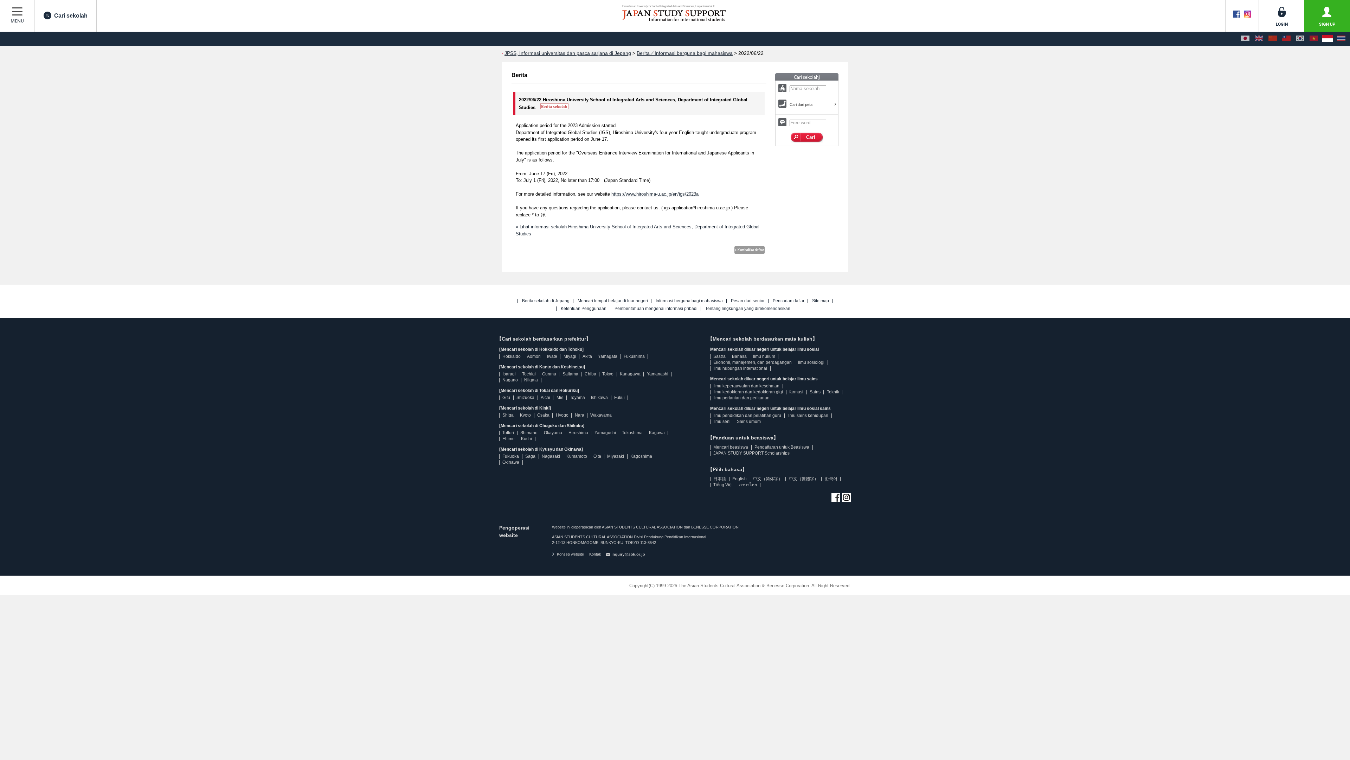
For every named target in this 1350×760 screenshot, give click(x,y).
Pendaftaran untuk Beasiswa (781, 447)
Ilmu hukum (764, 356)
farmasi (796, 392)
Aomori (534, 356)
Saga (530, 456)
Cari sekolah (71, 16)
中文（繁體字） (803, 478)
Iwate (552, 356)
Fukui (619, 397)
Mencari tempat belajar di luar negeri (613, 301)
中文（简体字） (768, 478)
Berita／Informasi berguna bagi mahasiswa (685, 53)
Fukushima (634, 356)
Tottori (508, 432)
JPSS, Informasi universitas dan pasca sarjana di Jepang (567, 53)
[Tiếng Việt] (1314, 39)
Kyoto (525, 415)
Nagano (510, 380)
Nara (579, 415)
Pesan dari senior (748, 301)
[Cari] (807, 137)
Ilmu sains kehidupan (808, 415)
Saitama (570, 374)
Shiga (508, 415)
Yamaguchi (605, 432)
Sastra (719, 356)
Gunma (549, 374)
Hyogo (562, 415)
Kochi (526, 438)
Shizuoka (525, 397)
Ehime (508, 438)
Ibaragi (509, 374)
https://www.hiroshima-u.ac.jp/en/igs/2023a (655, 194)
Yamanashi (657, 374)
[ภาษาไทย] (1341, 39)
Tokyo (607, 374)
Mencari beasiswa (730, 447)
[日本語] (1245, 39)
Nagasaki (551, 456)
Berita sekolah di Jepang (546, 301)
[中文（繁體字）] (1286, 39)
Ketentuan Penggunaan (583, 308)
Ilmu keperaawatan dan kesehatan (746, 386)
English (739, 478)
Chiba (590, 374)
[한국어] (1300, 39)
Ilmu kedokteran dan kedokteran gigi (748, 392)
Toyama (577, 397)
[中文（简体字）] (1272, 39)
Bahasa (739, 356)
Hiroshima (578, 432)
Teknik (833, 392)
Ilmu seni (722, 421)
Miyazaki (615, 456)
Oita (597, 456)
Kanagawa (630, 374)
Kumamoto (576, 456)
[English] (1259, 39)
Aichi (545, 397)
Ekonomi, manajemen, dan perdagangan (752, 362)
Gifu (506, 397)
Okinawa (510, 462)
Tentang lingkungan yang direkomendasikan (747, 308)
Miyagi (570, 356)
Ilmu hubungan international (740, 368)
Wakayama (601, 415)
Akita (587, 356)
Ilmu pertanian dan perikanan (741, 397)
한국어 (831, 478)
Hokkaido (511, 356)
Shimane (529, 432)
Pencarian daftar (788, 301)
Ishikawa (599, 397)
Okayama (553, 432)
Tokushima (632, 432)
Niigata (531, 380)
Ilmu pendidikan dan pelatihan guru (747, 415)
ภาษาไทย (748, 484)
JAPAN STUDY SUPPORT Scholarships (751, 453)
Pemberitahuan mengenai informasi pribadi (656, 308)
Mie (560, 397)
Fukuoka (510, 456)
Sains (815, 392)
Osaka (543, 415)
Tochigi (529, 374)
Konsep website (570, 554)
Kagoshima (641, 456)
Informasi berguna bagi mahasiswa (689, 301)
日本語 (719, 478)
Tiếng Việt (723, 484)
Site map (820, 301)
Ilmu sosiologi (811, 362)
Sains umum (749, 421)
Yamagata (607, 356)
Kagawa (657, 432)
